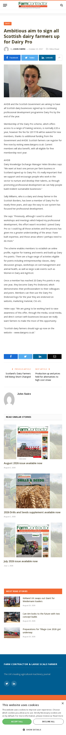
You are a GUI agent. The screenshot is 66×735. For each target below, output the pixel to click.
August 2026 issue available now (23, 463)
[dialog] (33, 717)
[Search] (61, 5)
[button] (33, 729)
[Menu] (5, 5)
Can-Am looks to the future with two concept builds (41, 615)
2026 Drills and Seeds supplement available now (32, 512)
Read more (58, 716)
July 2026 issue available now (21, 561)
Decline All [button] (48, 721)
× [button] (62, 703)
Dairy (7, 23)
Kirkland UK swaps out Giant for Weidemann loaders (39, 600)
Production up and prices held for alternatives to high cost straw (47, 376)
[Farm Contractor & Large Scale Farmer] (33, 5)
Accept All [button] (17, 721)
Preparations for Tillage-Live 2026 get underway (42, 631)
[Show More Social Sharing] (59, 58)
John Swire (19, 49)
